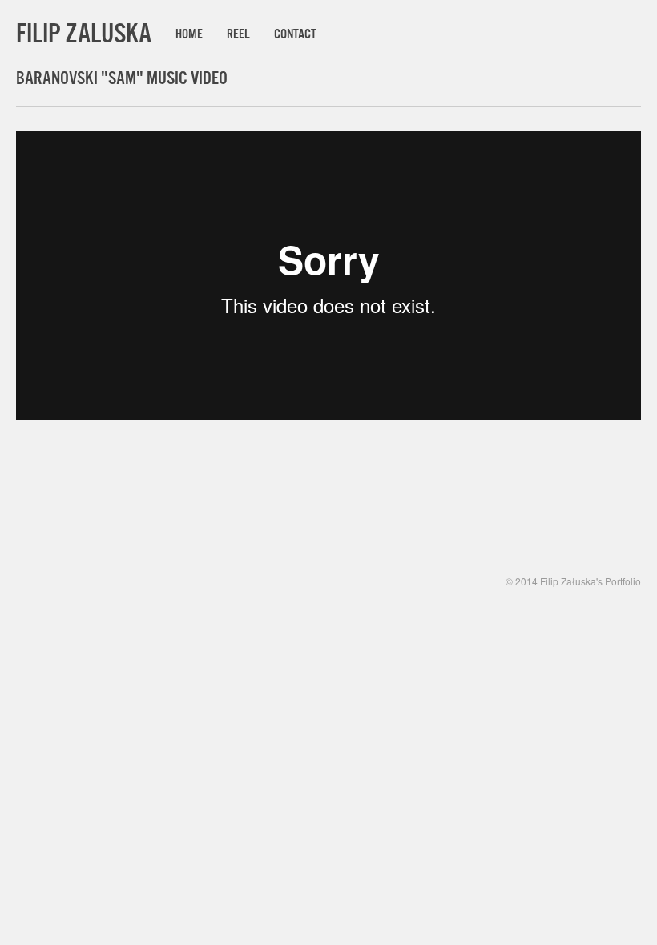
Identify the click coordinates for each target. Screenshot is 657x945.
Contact (295, 33)
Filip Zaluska (83, 32)
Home (189, 33)
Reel (238, 33)
